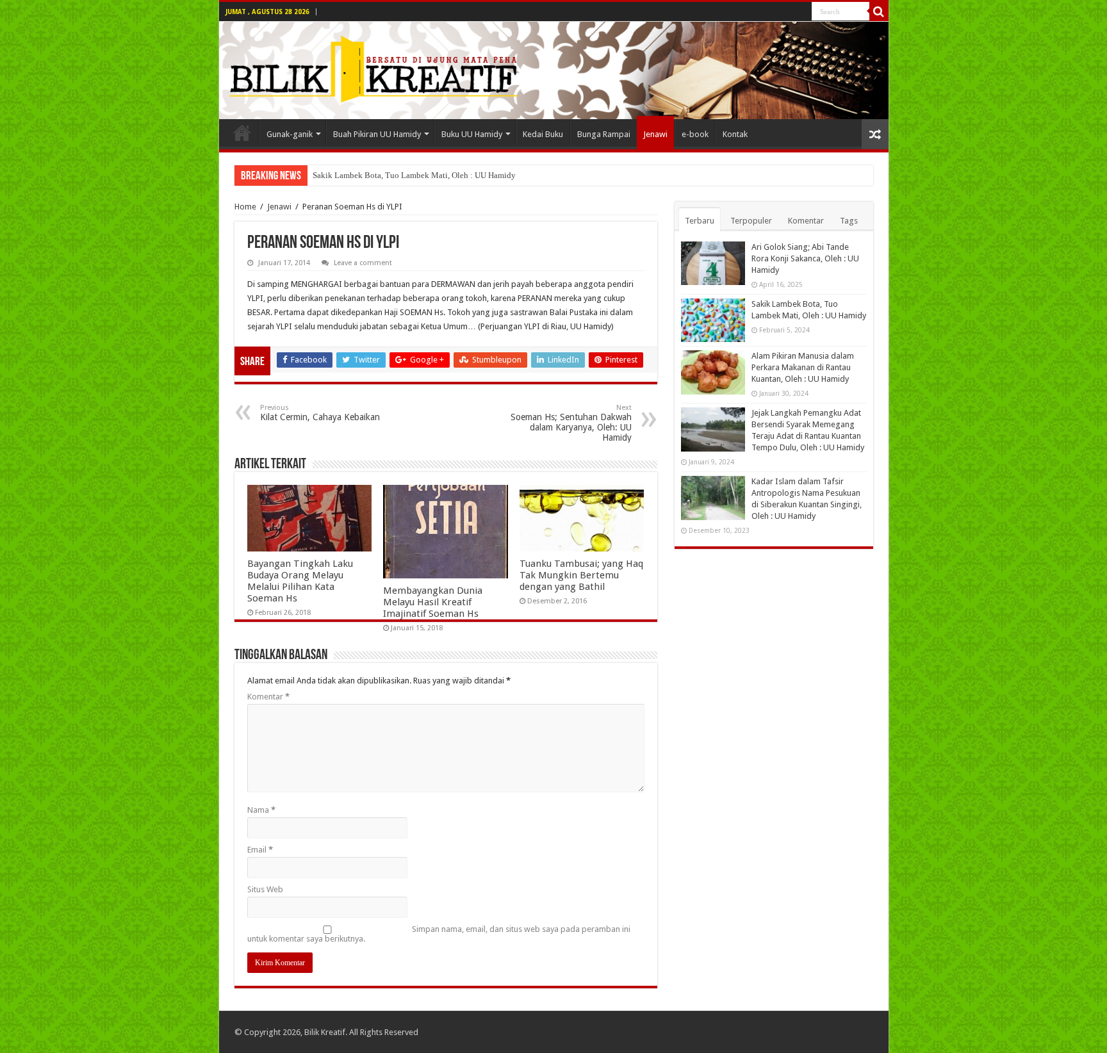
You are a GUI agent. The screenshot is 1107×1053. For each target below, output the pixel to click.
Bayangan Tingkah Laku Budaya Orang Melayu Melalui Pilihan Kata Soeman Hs (300, 581)
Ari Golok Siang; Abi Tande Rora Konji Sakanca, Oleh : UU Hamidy (805, 258)
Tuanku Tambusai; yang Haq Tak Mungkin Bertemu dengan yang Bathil (581, 575)
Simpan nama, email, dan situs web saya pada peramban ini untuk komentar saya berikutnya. (438, 933)
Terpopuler (751, 220)
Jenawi (655, 134)
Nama (261, 810)
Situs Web (265, 889)
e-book (695, 134)
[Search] (879, 11)
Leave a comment (363, 263)
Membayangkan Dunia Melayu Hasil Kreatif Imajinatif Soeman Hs (432, 602)
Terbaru (699, 220)
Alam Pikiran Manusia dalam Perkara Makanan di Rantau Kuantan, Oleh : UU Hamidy (802, 367)
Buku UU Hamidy (471, 134)
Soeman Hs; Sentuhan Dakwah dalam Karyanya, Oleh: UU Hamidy (571, 423)
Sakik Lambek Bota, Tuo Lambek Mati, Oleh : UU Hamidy (414, 175)
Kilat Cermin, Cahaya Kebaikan (320, 413)
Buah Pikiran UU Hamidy (377, 134)
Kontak (735, 134)
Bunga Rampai (603, 134)
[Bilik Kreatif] (554, 70)
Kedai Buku (543, 134)
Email (260, 849)
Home (245, 206)
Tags (849, 220)
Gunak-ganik (289, 134)
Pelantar (242, 132)
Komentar (268, 696)
